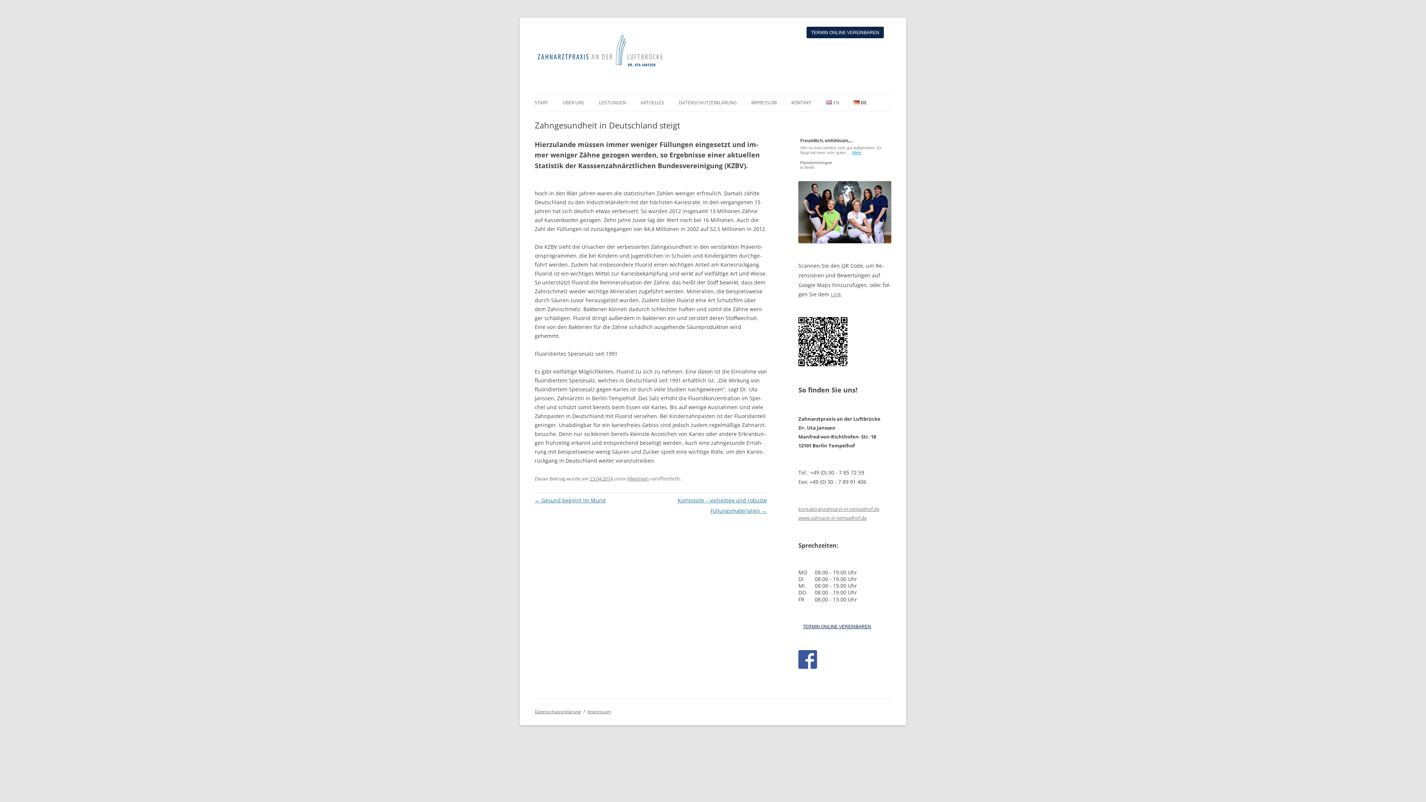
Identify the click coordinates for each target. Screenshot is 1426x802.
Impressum (599, 711)
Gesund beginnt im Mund (570, 500)
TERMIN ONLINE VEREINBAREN (837, 626)
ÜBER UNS (574, 103)
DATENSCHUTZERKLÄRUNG (708, 103)
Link (836, 294)
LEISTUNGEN (612, 103)
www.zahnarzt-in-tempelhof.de (832, 518)
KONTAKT (801, 103)
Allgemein (638, 478)
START (541, 103)
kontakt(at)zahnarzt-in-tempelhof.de (838, 509)
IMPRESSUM (764, 103)
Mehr (857, 152)
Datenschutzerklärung (558, 711)
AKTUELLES (652, 103)
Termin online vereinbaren (845, 32)
